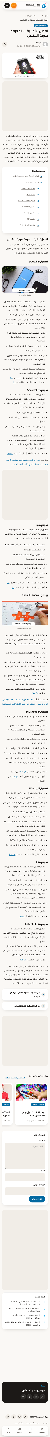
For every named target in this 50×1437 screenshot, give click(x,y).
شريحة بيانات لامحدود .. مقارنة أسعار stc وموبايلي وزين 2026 (24, 1317)
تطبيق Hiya (33, 194)
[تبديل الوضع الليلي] (14, 5)
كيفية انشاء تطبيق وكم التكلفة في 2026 (33, 1113)
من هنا (10, 453)
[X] (42, 1396)
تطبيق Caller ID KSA (29, 225)
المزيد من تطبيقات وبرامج (15, 1077)
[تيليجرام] (23, 1396)
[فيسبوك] (29, 1396)
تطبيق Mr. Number (30, 207)
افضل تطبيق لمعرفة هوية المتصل (27, 176)
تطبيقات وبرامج (32, 16)
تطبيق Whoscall (31, 213)
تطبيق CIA (33, 219)
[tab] (25, 994)
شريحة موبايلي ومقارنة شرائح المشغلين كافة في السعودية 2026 (22, 1324)
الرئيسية (45, 16)
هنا (11, 378)
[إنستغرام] (36, 1396)
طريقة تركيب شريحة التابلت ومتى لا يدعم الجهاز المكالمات (24, 1310)
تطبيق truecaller (33, 182)
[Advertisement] (25, 106)
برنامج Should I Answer (28, 200)
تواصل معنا (19, 1423)
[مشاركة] (4, 44)
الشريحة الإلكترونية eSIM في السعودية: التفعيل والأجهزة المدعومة (25, 1303)
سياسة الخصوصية (33, 1423)
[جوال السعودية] (36, 5)
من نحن (45, 1423)
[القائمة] (7, 5)
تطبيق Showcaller (30, 188)
